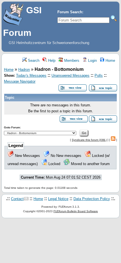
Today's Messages (31, 75)
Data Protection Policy (91, 199)
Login (92, 60)
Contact (17, 199)
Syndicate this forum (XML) (89, 139)
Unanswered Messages (70, 75)
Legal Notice (58, 199)
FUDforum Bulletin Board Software (75, 211)
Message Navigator (19, 81)
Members (71, 60)
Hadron (24, 69)
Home (109, 60)
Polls (99, 75)
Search (33, 60)
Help (51, 60)
